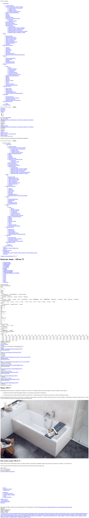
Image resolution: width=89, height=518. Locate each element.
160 (20, 336)
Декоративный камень (11, 92)
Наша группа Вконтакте (6, 472)
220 (57, 337)
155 (9, 336)
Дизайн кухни (15, 248)
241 (81, 337)
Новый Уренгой (61, 514)
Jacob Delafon (24, 299)
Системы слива (11, 26)
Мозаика (8, 60)
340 (64, 339)
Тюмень (63, 515)
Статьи (27, 252)
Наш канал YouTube (5, 473)
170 (50, 336)
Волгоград (47, 513)
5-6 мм (39, 301)
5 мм (35, 301)
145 (79, 335)
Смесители (10, 19)
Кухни (9, 67)
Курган (15, 514)
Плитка (4, 55)
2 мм (8, 301)
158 (16, 336)
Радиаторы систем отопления (12, 97)
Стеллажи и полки (10, 83)
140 (72, 335)
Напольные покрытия (8, 45)
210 (40, 337)
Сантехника (5, 3)
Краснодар (6, 514)
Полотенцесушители (10, 23)
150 (86, 335)
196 (16, 337)
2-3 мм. (21, 301)
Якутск (29, 516)
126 (45, 335)
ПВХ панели (8, 88)
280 (23, 339)
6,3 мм (53, 301)
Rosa (41, 299)
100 (8, 335)
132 (59, 335)
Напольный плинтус (10, 53)
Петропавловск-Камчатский (16, 515)
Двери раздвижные (10, 40)
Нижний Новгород (41, 514)
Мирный (26, 514)
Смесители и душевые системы (13, 18)
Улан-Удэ (68, 515)
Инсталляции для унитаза (11, 24)
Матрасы (8, 79)
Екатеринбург (63, 513)
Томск (59, 515)
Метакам (70, 299)
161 (23, 336)
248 (3, 340)
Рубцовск (40, 515)
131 (56, 335)
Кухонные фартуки (12, 72)
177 (60, 336)
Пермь (8, 515)
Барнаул (20, 513)
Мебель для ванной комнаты (12, 12)
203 (30, 337)
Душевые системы (12, 20)
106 (15, 335)
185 (77, 336)
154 (6, 336)
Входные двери (9, 36)
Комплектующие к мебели (11, 85)
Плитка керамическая (10, 58)
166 (37, 336)
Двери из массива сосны (11, 38)
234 (70, 337)
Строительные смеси (7, 101)
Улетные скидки (22, 294)
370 (70, 339)
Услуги (4, 246)
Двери (4, 33)
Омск (77, 514)
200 (23, 337)
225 (60, 337)
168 (43, 336)
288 (30, 339)
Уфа (76, 515)
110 (22, 335)
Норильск (68, 514)
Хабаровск (80, 515)
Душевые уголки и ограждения (15, 7)
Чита (16, 516)
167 (40, 336)
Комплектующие (9, 25)
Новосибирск (55, 514)
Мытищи (34, 514)
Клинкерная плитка (10, 62)
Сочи (55, 515)
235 (74, 337)
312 (53, 339)
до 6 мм (48, 301)
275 (20, 339)
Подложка (8, 52)
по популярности (4, 344)
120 (35, 335)
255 (9, 339)
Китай (15, 296)
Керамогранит (9, 59)
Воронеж (52, 513)
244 (84, 337)
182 (70, 336)
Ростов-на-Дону (33, 515)
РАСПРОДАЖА (6, 104)
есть (3, 332)
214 (43, 337)
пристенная (4, 327)
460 (81, 339)
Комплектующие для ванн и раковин (16, 27)
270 (16, 339)
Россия (20, 296)
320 (57, 339)
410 (74, 339)
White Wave (53, 299)
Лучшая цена (5, 294)
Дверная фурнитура (10, 43)
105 (12, 335)
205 (33, 337)
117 (32, 335)
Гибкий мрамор (9, 90)
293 (37, 339)
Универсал (76, 299)
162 (26, 336)
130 (52, 335)
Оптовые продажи (33, 252)
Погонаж (8, 44)
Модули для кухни (12, 68)
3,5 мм (26, 301)
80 (2, 335)
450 (77, 339)
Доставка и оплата (7, 250)
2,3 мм (12, 301)
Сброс (2, 510)
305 (47, 339)
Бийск (26, 513)
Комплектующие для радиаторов (13, 100)
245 (87, 337)
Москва (29, 514)
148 (83, 335)
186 (81, 336)
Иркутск (69, 513)
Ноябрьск (72, 514)
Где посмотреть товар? (8, 252)
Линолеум (8, 48)
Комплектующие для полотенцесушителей (17, 31)
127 (49, 335)
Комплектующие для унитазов (15, 30)
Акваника (60, 299)
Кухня (7, 66)
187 (84, 336)
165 (33, 336)
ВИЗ (65, 299)
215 (47, 337)
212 (13, 340)
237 (16, 340)
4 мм (31, 301)
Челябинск (12, 516)
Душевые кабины (10, 5)
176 (87, 339)
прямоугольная (14, 304)
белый (5, 330)
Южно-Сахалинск (22, 516)
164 (30, 336)
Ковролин (8, 51)
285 (26, 339)
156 (13, 336)
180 (67, 336)
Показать (6, 510)
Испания (4, 296)
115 (25, 335)
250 (3, 339)
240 (77, 337)
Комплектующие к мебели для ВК (16, 29)
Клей (7, 103)
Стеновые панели (7, 86)
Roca (36, 299)
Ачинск (11, 513)
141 (76, 335)
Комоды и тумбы (9, 80)
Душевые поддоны (12, 10)
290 (33, 339)
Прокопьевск (26, 515)
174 (53, 336)
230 (64, 337)
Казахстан (10, 296)
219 (53, 337)
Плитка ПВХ (9, 50)
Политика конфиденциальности (8, 471)
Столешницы (11, 71)
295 (40, 339)
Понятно (2, 508)
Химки (6, 516)
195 (13, 337)
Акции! (5, 249)
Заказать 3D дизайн (7, 248)
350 (67, 339)
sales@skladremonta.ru (5, 501)
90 (5, 335)
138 (69, 335)
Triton (46, 299)
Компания (5, 492)
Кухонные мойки (9, 17)
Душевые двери (11, 9)
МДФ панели (9, 89)
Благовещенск (31, 513)
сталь (8, 325)
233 (67, 337)
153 (3, 336)
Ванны (7, 13)
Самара (44, 515)
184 (74, 336)
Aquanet (14, 299)
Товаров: (3, 123)
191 (9, 337)
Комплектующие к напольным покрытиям (15, 54)
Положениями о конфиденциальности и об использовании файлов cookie (55, 507)
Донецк (57, 513)
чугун (12, 325)
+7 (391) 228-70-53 (12, 133)
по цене (2, 345)
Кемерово (78, 513)
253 (6, 339)
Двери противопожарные (11, 41)
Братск (36, 513)
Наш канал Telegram (5, 475)
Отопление (5, 94)
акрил (3, 325)
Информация (6, 251)
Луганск (20, 514)
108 (19, 335)
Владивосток (42, 513)
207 (37, 337)
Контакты (5, 253)
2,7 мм (16, 301)
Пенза (5, 515)
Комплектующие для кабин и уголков (16, 32)
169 (47, 336)
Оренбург (80, 514)
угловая (21, 304)
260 (13, 339)
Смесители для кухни (13, 73)
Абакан (3, 513)
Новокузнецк (49, 514)
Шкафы (7, 76)
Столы (7, 82)
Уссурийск (72, 515)
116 (29, 335)
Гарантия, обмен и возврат (19, 252)
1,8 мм (3, 301)
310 (50, 339)
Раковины (8, 16)
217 (50, 337)
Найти (14, 107)
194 (9, 340)
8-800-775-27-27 (4, 133)
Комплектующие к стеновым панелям (14, 93)
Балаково (16, 513)
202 (26, 337)
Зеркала (7, 81)
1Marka (9, 299)
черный (11, 330)
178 (64, 336)
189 (3, 337)
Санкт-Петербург (50, 515)
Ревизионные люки (10, 61)
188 (87, 336)
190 (6, 337)
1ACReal (4, 299)
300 (43, 339)
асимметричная (5, 304)
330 (60, 339)
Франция (26, 296)
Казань (73, 513)
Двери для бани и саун (11, 39)
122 (39, 335)
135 (62, 335)
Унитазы (8, 15)
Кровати (8, 78)
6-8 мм (43, 301)
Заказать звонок (4, 135)
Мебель (4, 64)
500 (84, 339)
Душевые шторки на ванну (14, 11)
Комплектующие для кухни (14, 74)
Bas (19, 299)
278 (6, 340)
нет (6, 332)
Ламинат (8, 47)
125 (42, 335)
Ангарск (7, 513)
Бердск (23, 513)
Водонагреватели (9, 22)
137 (66, 335)
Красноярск (8, 117)
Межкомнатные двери (11, 37)
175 (57, 336)
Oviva (30, 299)
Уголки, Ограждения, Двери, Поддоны (14, 6)
